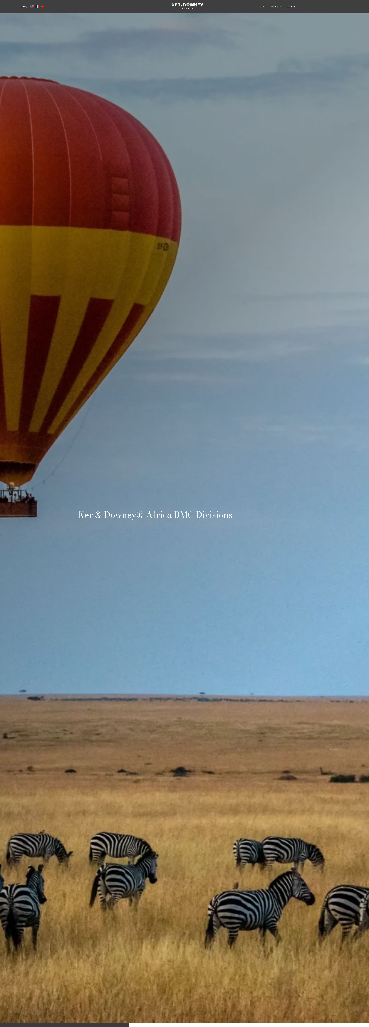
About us (291, 6)
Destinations (276, 6)
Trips (262, 6)
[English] (32, 6)
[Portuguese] (42, 6)
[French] (37, 6)
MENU (24, 6)
